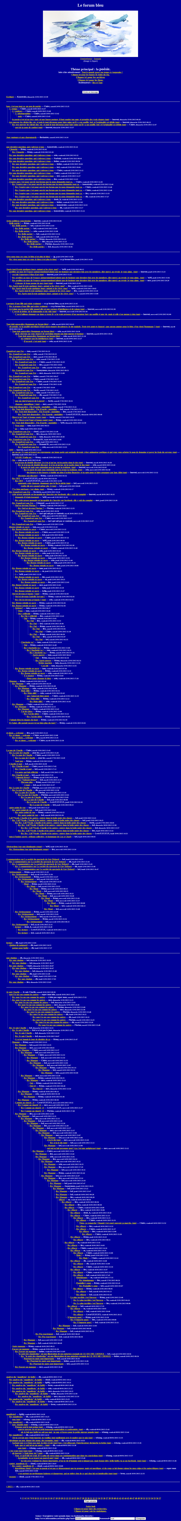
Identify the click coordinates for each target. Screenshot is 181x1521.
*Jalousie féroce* (22, 777)
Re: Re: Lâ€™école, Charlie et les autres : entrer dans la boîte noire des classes (50, 823)
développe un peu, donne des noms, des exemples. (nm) (33, 1440)
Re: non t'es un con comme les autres (28, 997)
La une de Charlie (14, 750)
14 (46, 1498)
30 (88, 1498)
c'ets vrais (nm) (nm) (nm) (20, 1451)
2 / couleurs (17, 111)
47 (133, 1498)
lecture (18, 927)
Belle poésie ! (15, 223)
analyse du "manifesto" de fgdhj (20, 1377)
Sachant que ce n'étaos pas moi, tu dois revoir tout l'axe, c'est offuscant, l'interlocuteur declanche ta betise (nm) (61, 1443)
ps (16, 429)
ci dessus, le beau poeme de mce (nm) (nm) (34, 283)
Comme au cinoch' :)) (24, 1102)
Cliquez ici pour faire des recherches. (90, 1509)
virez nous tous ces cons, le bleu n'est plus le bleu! (28, 256)
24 (72, 1498)
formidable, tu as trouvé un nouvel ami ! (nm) (38, 1458)
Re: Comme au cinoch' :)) (29, 1105)
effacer (62, 1199)
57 (160, 1498)
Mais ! (79, 1255)
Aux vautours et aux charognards (21, 137)
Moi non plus (27, 782)
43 (123, 1498)
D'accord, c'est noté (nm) (35, 341)
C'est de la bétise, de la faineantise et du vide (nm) (34, 311)
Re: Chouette (18, 152)
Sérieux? (19, 608)
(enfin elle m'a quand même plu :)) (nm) (38, 486)
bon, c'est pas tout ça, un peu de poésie (23, 106)
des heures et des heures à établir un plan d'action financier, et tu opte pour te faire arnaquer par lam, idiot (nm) (77, 472)
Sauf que (19, 761)
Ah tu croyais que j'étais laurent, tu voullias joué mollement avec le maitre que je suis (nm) (52, 1438)
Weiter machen (45, 663)
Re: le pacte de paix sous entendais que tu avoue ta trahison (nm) (53, 470)
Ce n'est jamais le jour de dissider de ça (32, 1039)
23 (70, 1498)
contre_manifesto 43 (18, 1463)
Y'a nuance (29, 675)
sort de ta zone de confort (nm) (29, 127)
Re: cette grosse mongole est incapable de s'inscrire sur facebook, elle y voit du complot (53, 500)
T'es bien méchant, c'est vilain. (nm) (28, 489)
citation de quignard (18, 945)
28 (83, 1498)
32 (94, 1498)
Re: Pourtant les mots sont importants (44, 1361)
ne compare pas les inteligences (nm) (37, 338)
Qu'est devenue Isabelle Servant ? (30, 596)
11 (38, 1498)
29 (86, 1498)
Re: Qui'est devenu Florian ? (31, 508)
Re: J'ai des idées (31, 714)
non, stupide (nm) (20, 1424)
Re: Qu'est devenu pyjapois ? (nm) (30, 600)
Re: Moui (31, 886)
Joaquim (97, 59)
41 (117, 1498)
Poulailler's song (83, 1283)
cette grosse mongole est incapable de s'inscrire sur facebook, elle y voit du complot (49, 494)
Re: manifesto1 (16, 1417)
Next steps (19, 425)
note (20, 116)
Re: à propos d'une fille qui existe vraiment (28, 306)
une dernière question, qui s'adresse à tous (25, 147)
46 (131, 1498)
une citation (11, 958)
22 (67, 1498)
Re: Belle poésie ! (19, 225)
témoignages (81, 1277)
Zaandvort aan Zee (15, 351)
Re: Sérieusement (20, 874)
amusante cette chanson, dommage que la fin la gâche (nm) (44, 483)
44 (125, 1498)
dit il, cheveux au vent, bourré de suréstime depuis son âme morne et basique (49, 334)
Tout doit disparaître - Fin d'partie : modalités (29, 407)
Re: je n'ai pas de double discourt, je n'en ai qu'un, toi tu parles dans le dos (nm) (54, 465)
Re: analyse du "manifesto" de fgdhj (25, 1380)
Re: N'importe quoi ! (79, 1320)
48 (136, 1498)
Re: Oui (30, 621)
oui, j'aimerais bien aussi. (38, 696)
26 (78, 1498)
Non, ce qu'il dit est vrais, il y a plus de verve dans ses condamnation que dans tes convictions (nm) (59, 1455)
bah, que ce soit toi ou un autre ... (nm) (32, 1445)
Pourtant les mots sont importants (39, 1358)
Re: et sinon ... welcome (19, 735)
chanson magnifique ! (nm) (27, 404)
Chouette (13, 149)
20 (62, 1498)
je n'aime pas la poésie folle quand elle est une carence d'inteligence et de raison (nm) (47, 309)
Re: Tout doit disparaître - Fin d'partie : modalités (34, 409)
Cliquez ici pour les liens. (90, 80)
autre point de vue (17, 807)
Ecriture (10, 97)
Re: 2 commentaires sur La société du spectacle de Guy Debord (37, 862)
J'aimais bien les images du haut (23, 720)
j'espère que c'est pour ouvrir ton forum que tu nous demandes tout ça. (41, 182)
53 (149, 1498)
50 (141, 1498)
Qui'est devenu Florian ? (26, 505)
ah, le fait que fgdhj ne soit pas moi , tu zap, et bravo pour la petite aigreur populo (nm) (60, 1432)
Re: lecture (23, 930)
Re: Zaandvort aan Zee (19, 354)
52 (147, 1498)
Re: (24, 529)
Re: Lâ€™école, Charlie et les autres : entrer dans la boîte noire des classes (45, 820)
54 (152, 1498)
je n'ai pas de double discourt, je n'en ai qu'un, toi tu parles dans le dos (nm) (49, 462)
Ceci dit (44, 666)
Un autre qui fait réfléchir (26, 772)
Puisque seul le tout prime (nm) (29, 1427)
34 (99, 1498)
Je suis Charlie (12, 992)
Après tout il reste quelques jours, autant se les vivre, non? (32, 269)
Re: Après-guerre (43, 660)
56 (157, 1498)
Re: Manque (17, 683)
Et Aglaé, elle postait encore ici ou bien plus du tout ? (32, 723)
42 (120, 1498)
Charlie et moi (15, 764)
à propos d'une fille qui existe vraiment (23, 303)
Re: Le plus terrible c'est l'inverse (88, 1300)
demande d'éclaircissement (27, 497)
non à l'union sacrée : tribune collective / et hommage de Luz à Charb (40, 837)
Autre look (90, 1506)
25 (75, 1498)
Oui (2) (33, 1086)
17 (54, 1498)
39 (112, 1498)
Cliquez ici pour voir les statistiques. (90, 1511)
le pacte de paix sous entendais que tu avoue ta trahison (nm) (48, 467)
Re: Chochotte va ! (32, 648)
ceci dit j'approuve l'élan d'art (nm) (28, 274)
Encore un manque (20, 1349)
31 (91, 1498)
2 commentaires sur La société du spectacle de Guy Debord (32, 859)
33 (96, 1498)
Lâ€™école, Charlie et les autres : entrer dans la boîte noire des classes (40, 818)
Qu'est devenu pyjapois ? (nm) (25, 594)
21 (64, 1498)
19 (59, 1498)
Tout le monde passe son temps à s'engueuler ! (102, 72)
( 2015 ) (10, 1486)
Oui (25, 618)
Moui (26, 884)
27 (80, 1498)
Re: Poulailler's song (88, 1286)
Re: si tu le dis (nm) (58, 1143)
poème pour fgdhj (20, 948)
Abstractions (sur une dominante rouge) (24, 846)
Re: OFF (16, 478)
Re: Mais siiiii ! (30, 693)
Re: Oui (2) (38, 1089)
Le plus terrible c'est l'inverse (83, 1297)
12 (41, 1498)
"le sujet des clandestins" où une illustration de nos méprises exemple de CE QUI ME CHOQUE (61, 1354)
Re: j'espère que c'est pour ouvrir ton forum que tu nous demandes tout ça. (45, 184)
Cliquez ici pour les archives (90, 77)
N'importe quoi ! (75, 1317)
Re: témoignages (86, 1280)
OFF (11, 450)
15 (49, 1498)
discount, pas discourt (27, 476)
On (13, 460)
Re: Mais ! (84, 1258)
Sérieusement (15, 872)
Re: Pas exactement (44, 1334)
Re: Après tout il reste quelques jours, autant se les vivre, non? (37, 286)
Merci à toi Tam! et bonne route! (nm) (29, 417)
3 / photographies (23, 113)
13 (43, 1498)
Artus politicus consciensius (18, 221)
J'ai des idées (26, 711)
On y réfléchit (24, 613)
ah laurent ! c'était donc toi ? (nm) (27, 1453)
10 (35, 1498)
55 (155, 1498)
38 (110, 1498)
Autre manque (18, 1346)
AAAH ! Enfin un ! (23, 457)
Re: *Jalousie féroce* (27, 780)
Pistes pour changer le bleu (39, 678)
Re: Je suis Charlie (17, 1028)
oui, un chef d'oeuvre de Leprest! (30, 401)
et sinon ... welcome (15, 733)
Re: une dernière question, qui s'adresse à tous (30, 155)
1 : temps (13, 109)
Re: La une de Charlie (19, 753)
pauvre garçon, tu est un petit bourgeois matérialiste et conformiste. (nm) (50, 1429)
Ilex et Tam (97, 82)
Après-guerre (39, 655)
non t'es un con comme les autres (24, 994)
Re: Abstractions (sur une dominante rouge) (29, 849)
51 (144, 1498)
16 (51, 1498)
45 (128, 1498)
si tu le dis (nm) (54, 1140)
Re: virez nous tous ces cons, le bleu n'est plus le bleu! (33, 259)
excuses (12, 1477)
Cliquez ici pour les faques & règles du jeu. (90, 75)
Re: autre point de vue (22, 810)
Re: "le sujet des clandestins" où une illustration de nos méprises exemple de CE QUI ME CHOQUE (66, 1356)
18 (57, 1498)
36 (104, 1498)
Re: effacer (67, 1202)
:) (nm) (27, 785)
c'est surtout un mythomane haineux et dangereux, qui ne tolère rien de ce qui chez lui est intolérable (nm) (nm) (67, 1473)
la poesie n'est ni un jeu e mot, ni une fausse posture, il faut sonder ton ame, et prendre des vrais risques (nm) (60, 119)
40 (115, 1498)
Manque (13, 681)
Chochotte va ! (27, 642)
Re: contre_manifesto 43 (23, 1466)
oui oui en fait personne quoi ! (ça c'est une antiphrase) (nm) (74, 1148)
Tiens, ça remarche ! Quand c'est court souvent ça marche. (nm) (107, 1223)
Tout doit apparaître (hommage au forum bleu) (27, 324)
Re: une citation (16, 960)
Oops (20, 611)
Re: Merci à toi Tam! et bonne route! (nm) (34, 420)
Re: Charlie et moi (20, 766)
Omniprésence (86, 59)
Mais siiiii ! (25, 691)
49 (139, 1498)
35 (102, 1498)
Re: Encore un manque (25, 1351)
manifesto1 (11, 1414)
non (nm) (16, 1419)
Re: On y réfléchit (29, 616)
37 (107, 1498)
